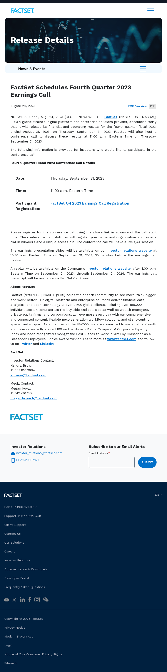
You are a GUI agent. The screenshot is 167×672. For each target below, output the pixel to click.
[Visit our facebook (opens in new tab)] (29, 599)
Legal (8, 645)
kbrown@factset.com (28, 375)
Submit (147, 462)
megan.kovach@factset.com (33, 398)
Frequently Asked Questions (24, 587)
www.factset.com (121, 339)
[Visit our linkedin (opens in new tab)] (22, 599)
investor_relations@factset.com (39, 453)
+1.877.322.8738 (29, 516)
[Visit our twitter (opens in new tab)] (14, 599)
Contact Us (12, 533)
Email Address (99, 453)
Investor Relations (17, 560)
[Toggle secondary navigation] (143, 68)
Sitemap (10, 663)
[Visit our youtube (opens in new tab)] (6, 599)
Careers (9, 551)
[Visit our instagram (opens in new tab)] (37, 599)
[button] (45, 599)
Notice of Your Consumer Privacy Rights (33, 654)
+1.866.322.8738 (25, 507)
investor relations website (130, 250)
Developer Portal (16, 578)
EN (157, 494)
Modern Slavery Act (18, 636)
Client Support (15, 524)
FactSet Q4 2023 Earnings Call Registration (89, 203)
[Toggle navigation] (151, 10)
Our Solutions (14, 542)
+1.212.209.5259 (27, 460)
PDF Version (137, 106)
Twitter (26, 344)
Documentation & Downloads (26, 569)
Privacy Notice (14, 627)
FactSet (110, 117)
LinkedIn (47, 344)
